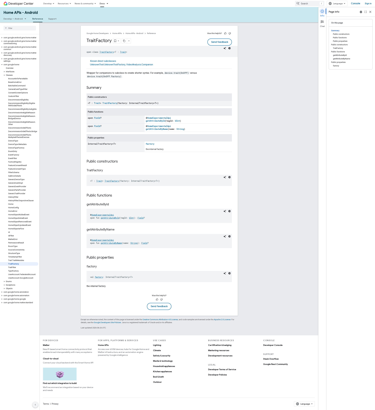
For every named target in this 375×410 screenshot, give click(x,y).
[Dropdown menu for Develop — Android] (26, 18)
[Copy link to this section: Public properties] (117, 258)
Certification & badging (219, 345)
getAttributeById (155, 120)
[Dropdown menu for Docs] (108, 3)
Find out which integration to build (60, 383)
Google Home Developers (98, 33)
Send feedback (219, 42)
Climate (157, 350)
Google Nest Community (275, 364)
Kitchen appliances (162, 371)
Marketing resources (218, 350)
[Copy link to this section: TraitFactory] (106, 170)
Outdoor (157, 382)
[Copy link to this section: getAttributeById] (112, 204)
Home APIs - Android (21, 12)
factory (150, 143)
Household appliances (164, 366)
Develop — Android (13, 18)
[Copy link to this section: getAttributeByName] (117, 230)
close (370, 12)
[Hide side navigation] (35, 405)
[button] (19, 37)
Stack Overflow (271, 359)
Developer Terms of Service (222, 369)
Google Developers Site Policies (107, 322)
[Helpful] (225, 33)
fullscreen (365, 12)
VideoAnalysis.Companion (139, 64)
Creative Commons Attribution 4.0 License (160, 319)
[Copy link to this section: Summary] (104, 88)
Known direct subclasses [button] (121, 63)
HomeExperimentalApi (159, 117)
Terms (46, 404)
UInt (177, 120)
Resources (63, 3)
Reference (37, 18)
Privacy (55, 404)
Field (97, 117)
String (180, 129)
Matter (46, 345)
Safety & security (161, 355)
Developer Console (273, 345)
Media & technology (163, 361)
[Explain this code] (225, 48)
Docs (102, 3)
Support (52, 18)
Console (355, 3)
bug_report (361, 12)
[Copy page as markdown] (124, 40)
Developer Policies (217, 374)
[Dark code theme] (229, 48)
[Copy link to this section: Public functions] (115, 195)
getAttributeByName (157, 129)
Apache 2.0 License (222, 319)
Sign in (368, 3)
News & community (84, 3)
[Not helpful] (229, 33)
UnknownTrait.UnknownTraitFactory (107, 64)
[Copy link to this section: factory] (100, 266)
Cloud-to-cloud (50, 358)
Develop (47, 3)
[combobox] (309, 3)
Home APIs (117, 33)
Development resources (220, 355)
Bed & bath (158, 376)
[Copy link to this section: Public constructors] (121, 161)
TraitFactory (106, 52)
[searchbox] (20, 28)
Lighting (157, 345)
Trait (123, 52)
